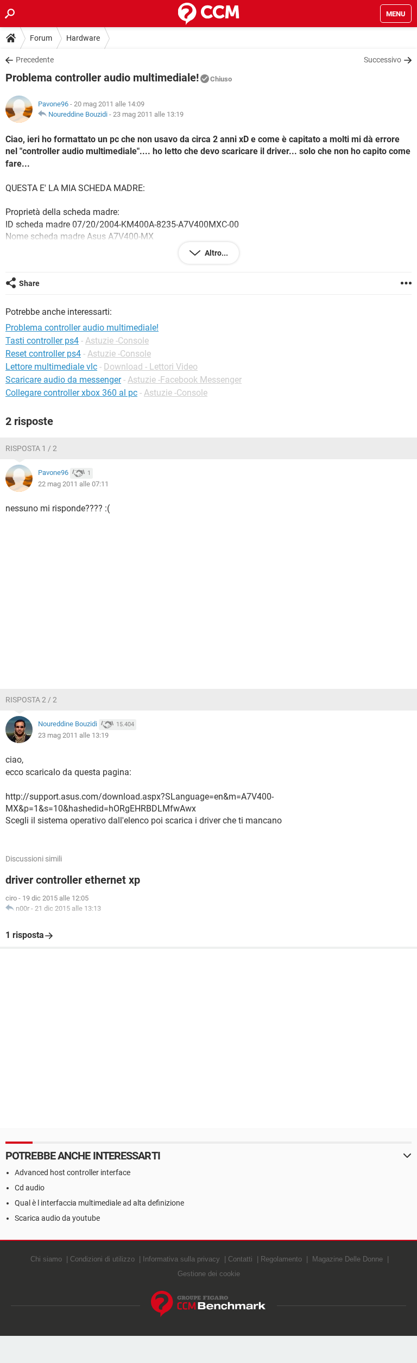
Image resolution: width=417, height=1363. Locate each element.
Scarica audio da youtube (57, 1218)
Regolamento (281, 1259)
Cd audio (30, 1187)
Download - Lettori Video (151, 367)
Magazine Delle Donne (347, 1259)
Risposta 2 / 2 (31, 699)
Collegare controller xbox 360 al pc (71, 393)
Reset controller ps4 (43, 353)
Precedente (35, 59)
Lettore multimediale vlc (51, 367)
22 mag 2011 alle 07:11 (73, 484)
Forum (41, 38)
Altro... (215, 253)
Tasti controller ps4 (42, 340)
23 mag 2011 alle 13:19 (148, 114)
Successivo (382, 59)
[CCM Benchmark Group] (208, 1304)
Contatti (240, 1259)
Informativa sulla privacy (181, 1259)
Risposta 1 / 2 (31, 448)
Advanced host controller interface (72, 1172)
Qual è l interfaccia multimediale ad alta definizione (99, 1203)
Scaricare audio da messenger (63, 380)
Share (29, 283)
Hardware (83, 38)
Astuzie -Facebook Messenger (185, 380)
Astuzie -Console (117, 340)
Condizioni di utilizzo (102, 1259)
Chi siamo (46, 1259)
